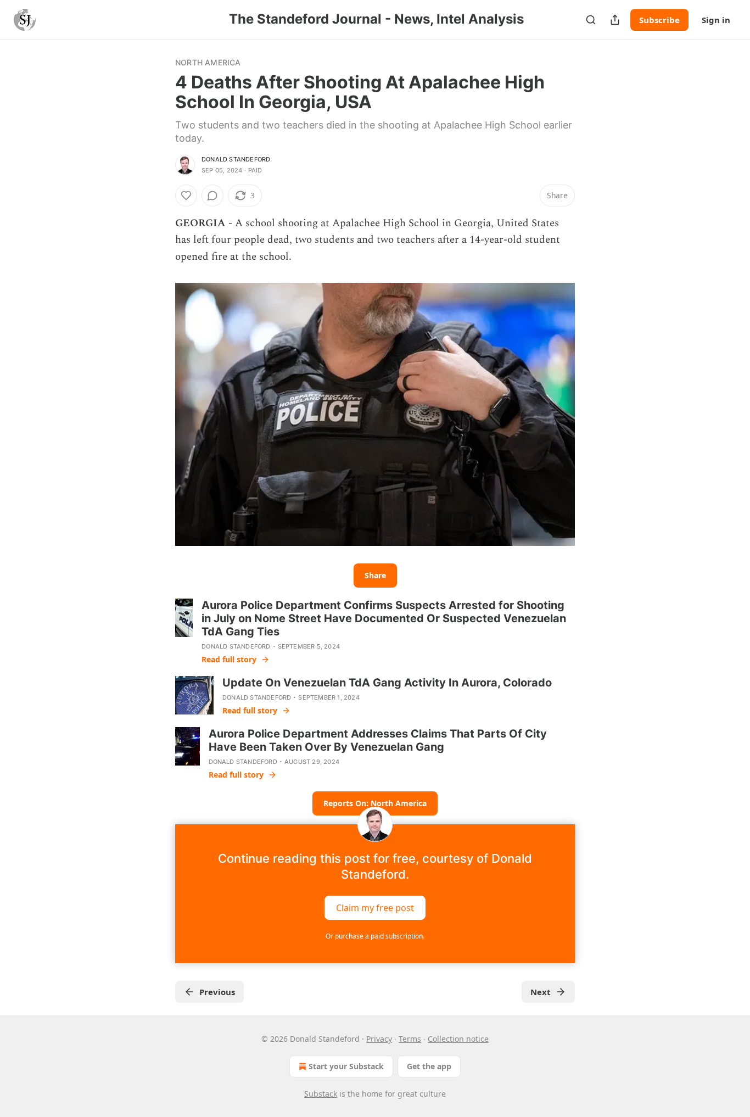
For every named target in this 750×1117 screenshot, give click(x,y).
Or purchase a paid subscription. (375, 936)
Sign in (716, 19)
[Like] (186, 195)
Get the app (429, 1066)
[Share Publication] (615, 20)
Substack (320, 1093)
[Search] (591, 20)
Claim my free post (375, 908)
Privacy (379, 1039)
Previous (217, 991)
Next (540, 991)
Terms (410, 1039)
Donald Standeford (236, 159)
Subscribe (659, 19)
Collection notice (458, 1039)
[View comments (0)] (212, 195)
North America (208, 62)
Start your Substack (346, 1066)
